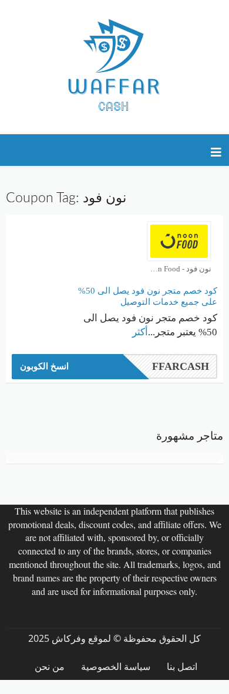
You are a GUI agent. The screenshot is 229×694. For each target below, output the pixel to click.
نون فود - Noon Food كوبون (179, 268)
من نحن (50, 667)
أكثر (140, 332)
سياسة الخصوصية (115, 667)
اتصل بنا (182, 667)
